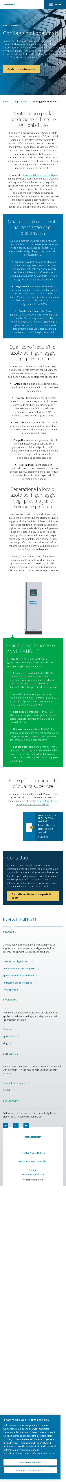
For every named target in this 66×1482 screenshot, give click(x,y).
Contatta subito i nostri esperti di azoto (31, 896)
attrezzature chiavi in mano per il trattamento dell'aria (37, 802)
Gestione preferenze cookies (33, 1161)
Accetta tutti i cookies (30, 1462)
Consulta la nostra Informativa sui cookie (33, 1453)
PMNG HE (14, 659)
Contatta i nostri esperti (21, 69)
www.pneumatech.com (33, 1174)
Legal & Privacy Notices (33, 1153)
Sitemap (33, 1170)
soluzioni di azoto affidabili (38, 175)
